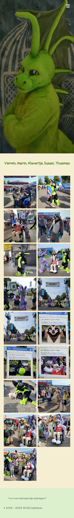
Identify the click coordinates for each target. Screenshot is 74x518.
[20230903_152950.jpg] (20, 396)
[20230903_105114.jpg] (54, 226)
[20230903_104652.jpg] (20, 192)
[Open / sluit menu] (68, 6)
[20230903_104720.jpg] (54, 192)
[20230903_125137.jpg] (54, 328)
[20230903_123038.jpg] (54, 260)
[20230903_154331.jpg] (20, 464)
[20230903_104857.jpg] (20, 226)
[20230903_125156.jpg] (20, 362)
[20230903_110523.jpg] (20, 260)
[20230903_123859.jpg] (20, 294)
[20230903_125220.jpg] (54, 362)
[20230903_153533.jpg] (54, 396)
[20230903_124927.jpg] (54, 294)
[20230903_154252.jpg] (20, 430)
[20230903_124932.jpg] (20, 328)
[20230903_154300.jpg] (54, 430)
